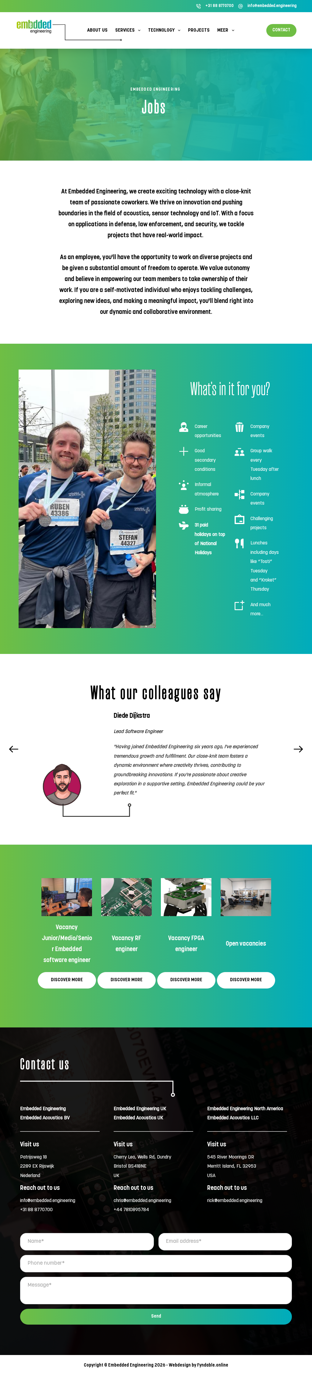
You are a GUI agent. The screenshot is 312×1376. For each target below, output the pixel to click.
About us (97, 30)
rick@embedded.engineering (234, 1200)
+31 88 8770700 (219, 6)
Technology (161, 30)
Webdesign (180, 1365)
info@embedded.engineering (271, 6)
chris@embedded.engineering (142, 1200)
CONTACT (281, 30)
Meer (222, 30)
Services (125, 30)
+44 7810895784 (131, 1209)
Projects (199, 30)
